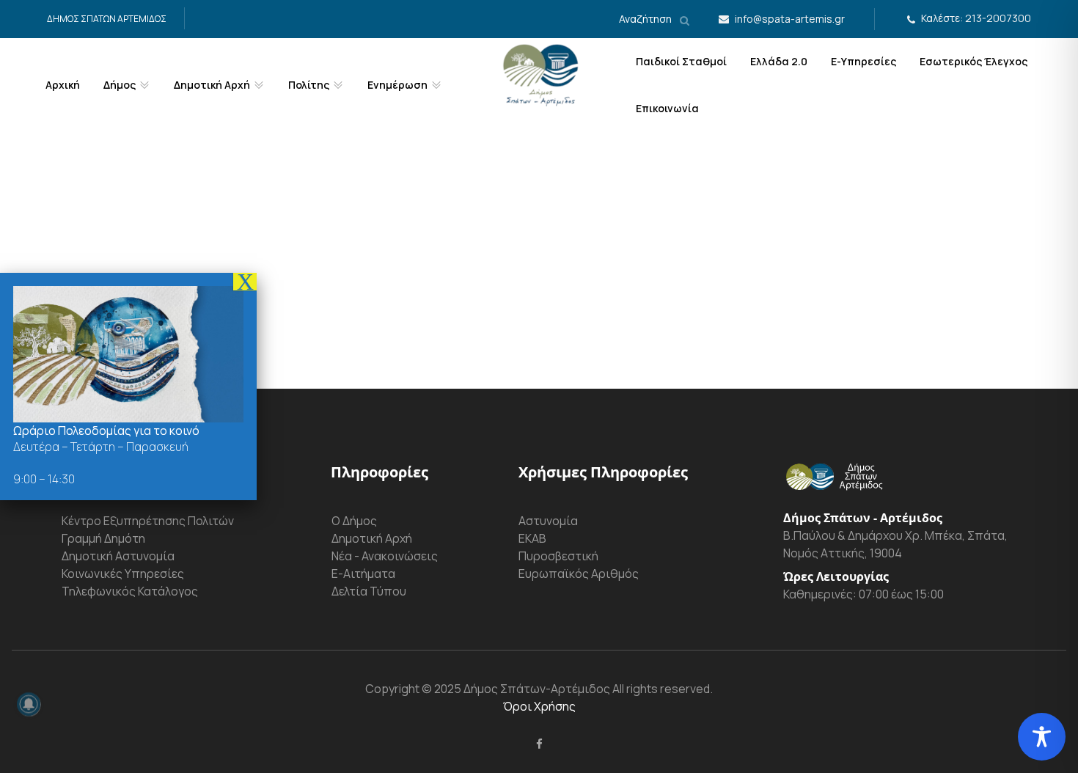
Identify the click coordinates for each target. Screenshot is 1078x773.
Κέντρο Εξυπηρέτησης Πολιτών (148, 521)
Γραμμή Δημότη (103, 538)
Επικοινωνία (667, 108)
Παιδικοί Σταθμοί (681, 61)
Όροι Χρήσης (539, 706)
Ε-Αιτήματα (363, 573)
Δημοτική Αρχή (371, 538)
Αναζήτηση (646, 19)
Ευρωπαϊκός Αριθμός (578, 573)
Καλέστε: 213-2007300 (976, 18)
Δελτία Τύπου (368, 591)
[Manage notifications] (28, 704)
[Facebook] (539, 744)
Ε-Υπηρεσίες (863, 61)
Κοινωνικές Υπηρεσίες (123, 573)
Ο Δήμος (354, 521)
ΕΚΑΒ (532, 538)
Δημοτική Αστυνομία (118, 556)
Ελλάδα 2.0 (778, 61)
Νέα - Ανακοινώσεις (384, 556)
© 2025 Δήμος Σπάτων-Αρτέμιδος (514, 689)
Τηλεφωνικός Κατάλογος (130, 591)
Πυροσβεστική (558, 556)
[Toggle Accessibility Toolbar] (1041, 736)
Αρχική (62, 85)
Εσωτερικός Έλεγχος (973, 61)
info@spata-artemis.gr (790, 19)
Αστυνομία (548, 521)
